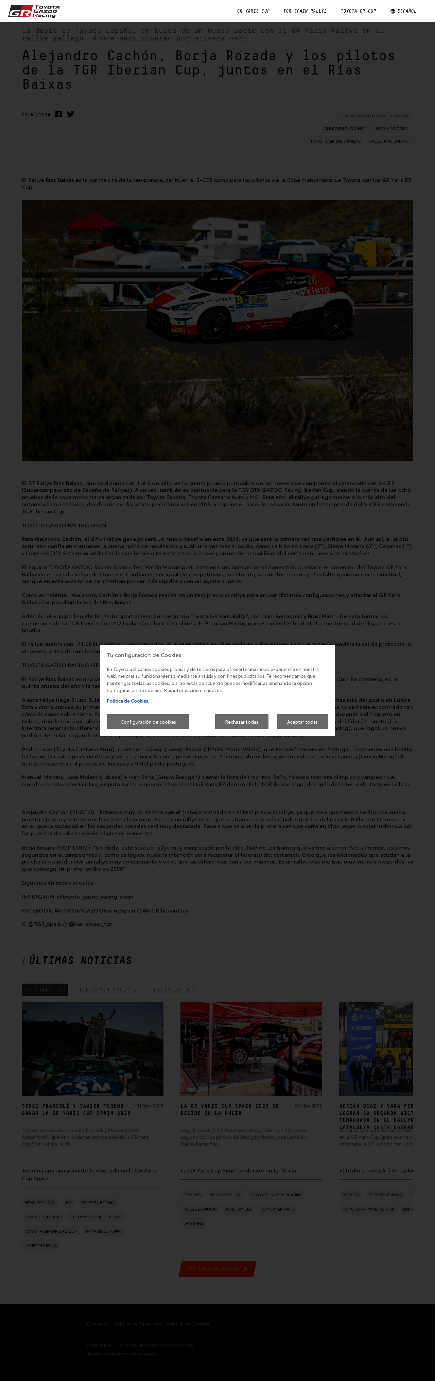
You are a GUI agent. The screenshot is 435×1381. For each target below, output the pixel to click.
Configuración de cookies (148, 722)
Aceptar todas (302, 722)
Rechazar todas (241, 722)
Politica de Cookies (127, 700)
